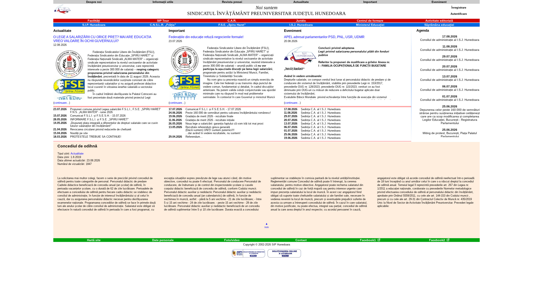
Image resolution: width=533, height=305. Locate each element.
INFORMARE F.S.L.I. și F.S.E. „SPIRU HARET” (99, 119)
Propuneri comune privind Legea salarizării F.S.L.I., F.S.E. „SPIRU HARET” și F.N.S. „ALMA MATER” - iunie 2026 (117, 111)
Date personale (163, 240)
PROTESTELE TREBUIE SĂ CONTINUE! (95, 136)
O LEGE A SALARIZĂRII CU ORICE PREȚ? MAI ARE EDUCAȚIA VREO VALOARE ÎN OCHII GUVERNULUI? (102, 39)
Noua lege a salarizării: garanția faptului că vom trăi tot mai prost (224, 123)
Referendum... (194, 136)
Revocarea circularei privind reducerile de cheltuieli (100, 129)
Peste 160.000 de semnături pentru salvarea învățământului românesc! (228, 112)
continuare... (61, 102)
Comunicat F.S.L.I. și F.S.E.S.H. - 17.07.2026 (213, 109)
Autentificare (459, 13)
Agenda (422, 30)
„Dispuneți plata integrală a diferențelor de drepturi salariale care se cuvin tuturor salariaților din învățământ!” (114, 124)
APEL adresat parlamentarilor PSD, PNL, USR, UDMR (324, 37)
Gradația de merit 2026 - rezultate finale (209, 116)
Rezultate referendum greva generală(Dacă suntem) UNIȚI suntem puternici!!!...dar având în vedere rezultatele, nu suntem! (213, 130)
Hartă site (94, 240)
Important (177, 31)
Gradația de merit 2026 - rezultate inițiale (210, 120)
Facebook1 (368, 240)
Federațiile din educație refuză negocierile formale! (206, 37)
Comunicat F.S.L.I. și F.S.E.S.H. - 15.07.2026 (98, 115)
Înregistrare (458, 7)
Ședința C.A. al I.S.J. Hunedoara (320, 109)
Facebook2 (437, 240)
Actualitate (62, 31)
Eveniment (292, 31)
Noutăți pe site (79, 133)
